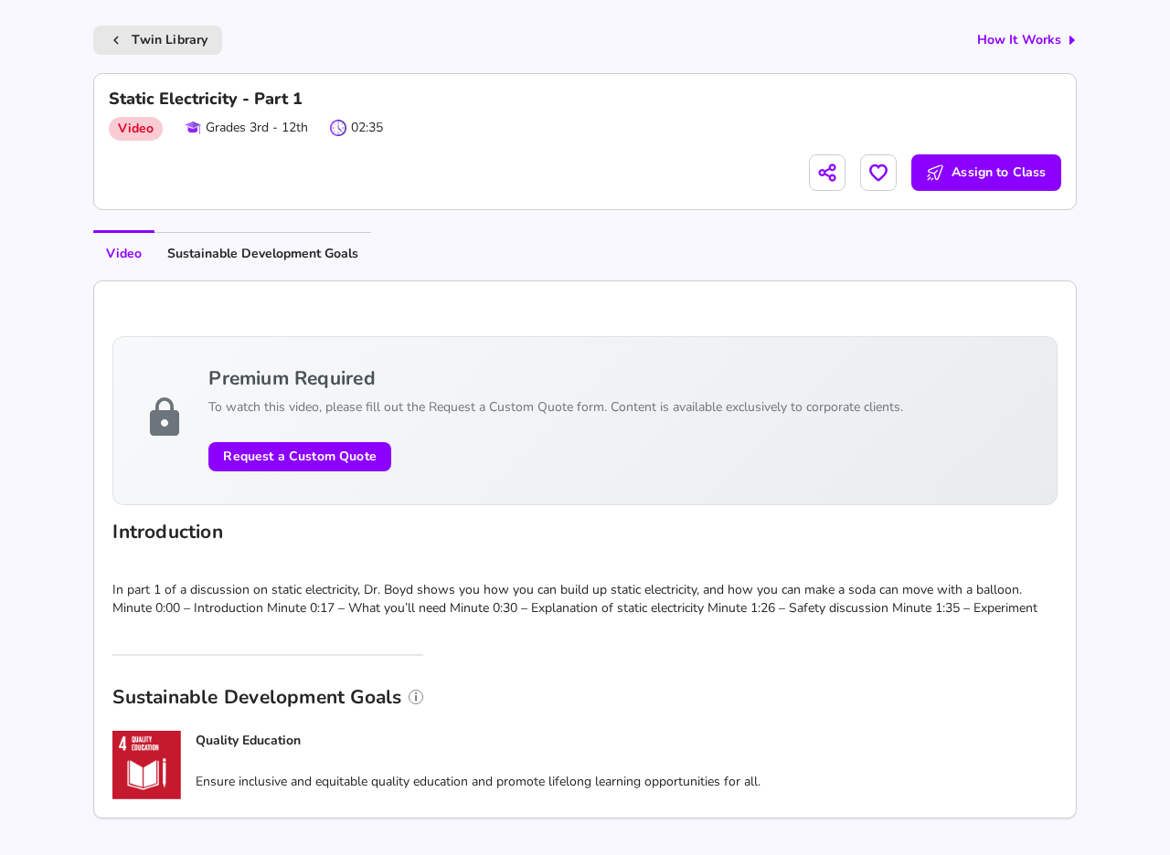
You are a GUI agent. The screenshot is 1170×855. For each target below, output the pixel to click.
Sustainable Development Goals (262, 253)
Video (124, 253)
